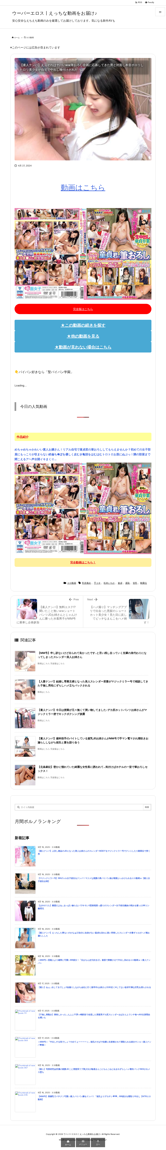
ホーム (17, 37)
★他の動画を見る (83, 336)
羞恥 (127, 583)
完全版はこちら (83, 309)
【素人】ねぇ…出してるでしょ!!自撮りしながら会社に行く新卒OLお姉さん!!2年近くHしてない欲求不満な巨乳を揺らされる (94, 987)
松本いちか (109, 583)
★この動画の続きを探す (83, 325)
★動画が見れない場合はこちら (83, 347)
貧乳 (135, 583)
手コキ (97, 583)
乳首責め (86, 583)
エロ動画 (30, 37)
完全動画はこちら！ (83, 562)
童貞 (120, 583)
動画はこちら (83, 187)
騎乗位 (143, 583)
